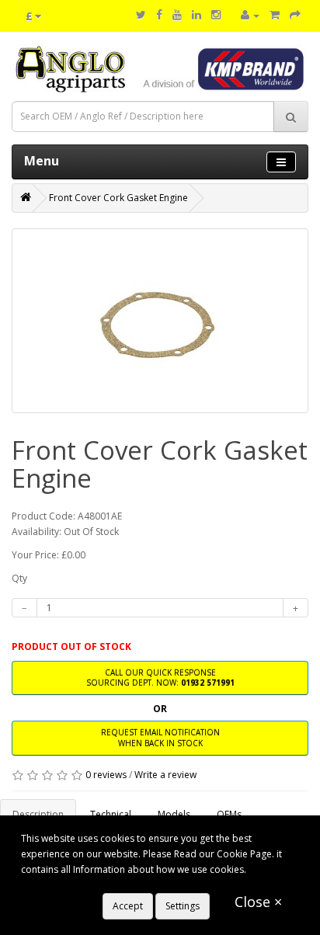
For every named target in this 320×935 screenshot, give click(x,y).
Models (174, 814)
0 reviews (106, 774)
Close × (258, 901)
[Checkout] (295, 15)
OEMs (229, 814)
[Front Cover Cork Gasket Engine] (160, 320)
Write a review (165, 774)
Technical (110, 814)
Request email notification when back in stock (160, 737)
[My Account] (250, 15)
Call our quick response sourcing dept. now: (160, 677)
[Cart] (275, 15)
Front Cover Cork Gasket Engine (118, 197)
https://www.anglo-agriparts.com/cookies (112, 885)
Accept (128, 905)
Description (38, 814)
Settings (182, 905)
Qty (19, 578)
